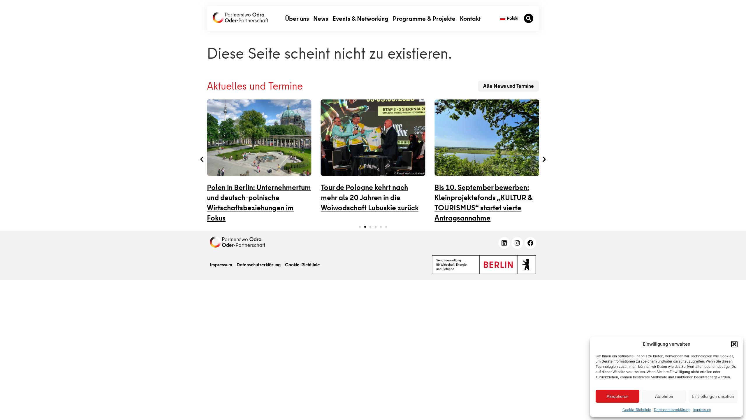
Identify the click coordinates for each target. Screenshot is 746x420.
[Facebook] (530, 243)
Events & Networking (360, 18)
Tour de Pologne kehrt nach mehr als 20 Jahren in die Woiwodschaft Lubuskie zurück (369, 197)
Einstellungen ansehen (713, 396)
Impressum (702, 409)
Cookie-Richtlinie (636, 409)
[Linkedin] (504, 243)
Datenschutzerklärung (672, 409)
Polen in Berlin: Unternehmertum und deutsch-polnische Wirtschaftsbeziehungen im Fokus (259, 202)
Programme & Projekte (424, 18)
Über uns (297, 18)
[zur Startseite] (240, 17)
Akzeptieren (618, 396)
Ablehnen (664, 396)
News (320, 18)
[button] (734, 344)
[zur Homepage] (237, 242)
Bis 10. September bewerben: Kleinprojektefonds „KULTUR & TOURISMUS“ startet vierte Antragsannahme (483, 202)
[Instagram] (517, 243)
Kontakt (470, 18)
